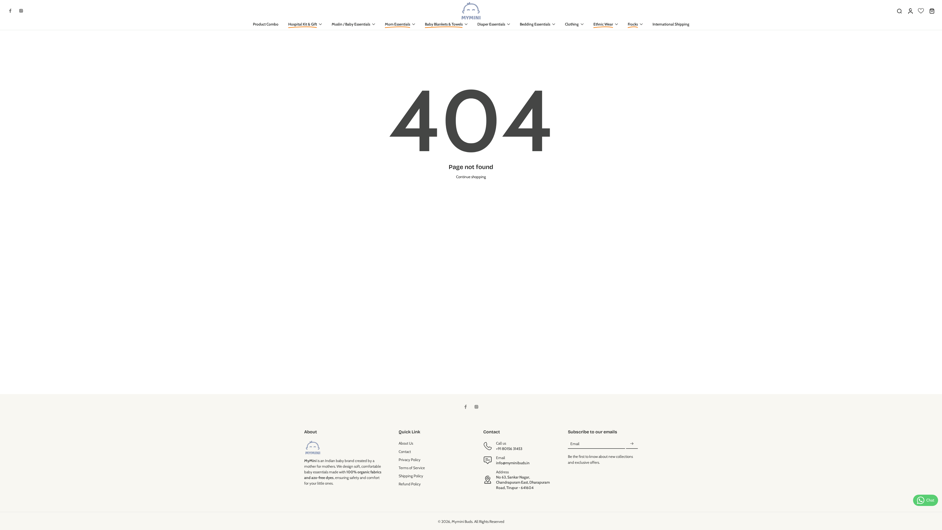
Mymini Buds (462, 521)
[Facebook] (10, 10)
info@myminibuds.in (513, 463)
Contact (405, 451)
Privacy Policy (409, 459)
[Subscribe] (632, 444)
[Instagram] (21, 10)
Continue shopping (471, 176)
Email (574, 443)
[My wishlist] (921, 10)
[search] (899, 11)
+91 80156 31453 (509, 448)
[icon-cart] (931, 11)
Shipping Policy (411, 476)
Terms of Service (412, 467)
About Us (406, 443)
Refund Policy (410, 484)
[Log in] (910, 10)
